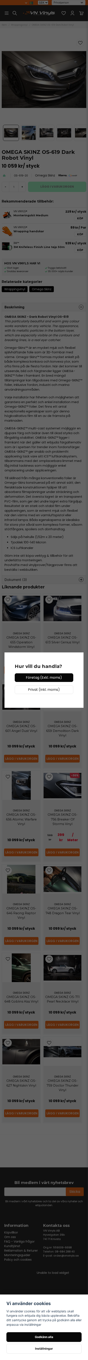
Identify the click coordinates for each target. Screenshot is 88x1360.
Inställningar (44, 1348)
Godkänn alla (44, 1337)
